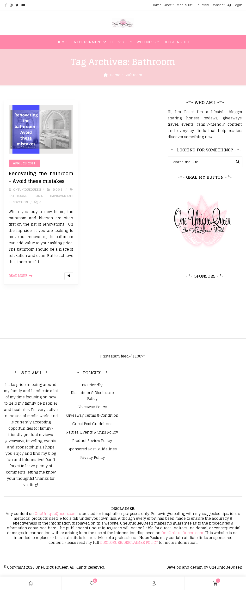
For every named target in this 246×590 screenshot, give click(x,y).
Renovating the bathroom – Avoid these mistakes (41, 177)
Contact (218, 5)
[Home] (31, 583)
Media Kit (184, 5)
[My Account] (154, 583)
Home (156, 5)
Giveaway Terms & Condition (92, 415)
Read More (18, 276)
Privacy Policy (92, 457)
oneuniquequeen (26, 189)
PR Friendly (92, 385)
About (169, 5)
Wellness (146, 42)
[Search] (238, 161)
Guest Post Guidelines (92, 424)
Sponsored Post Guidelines (92, 449)
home (38, 195)
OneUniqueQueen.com (56, 513)
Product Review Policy (92, 441)
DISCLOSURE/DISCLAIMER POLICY (129, 542)
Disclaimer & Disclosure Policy (92, 396)
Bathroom (17, 195)
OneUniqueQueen (52, 567)
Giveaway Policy (92, 407)
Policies (202, 5)
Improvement (61, 195)
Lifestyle (119, 42)
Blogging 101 (177, 42)
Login (237, 5)
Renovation (18, 202)
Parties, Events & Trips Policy (92, 432)
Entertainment (86, 42)
